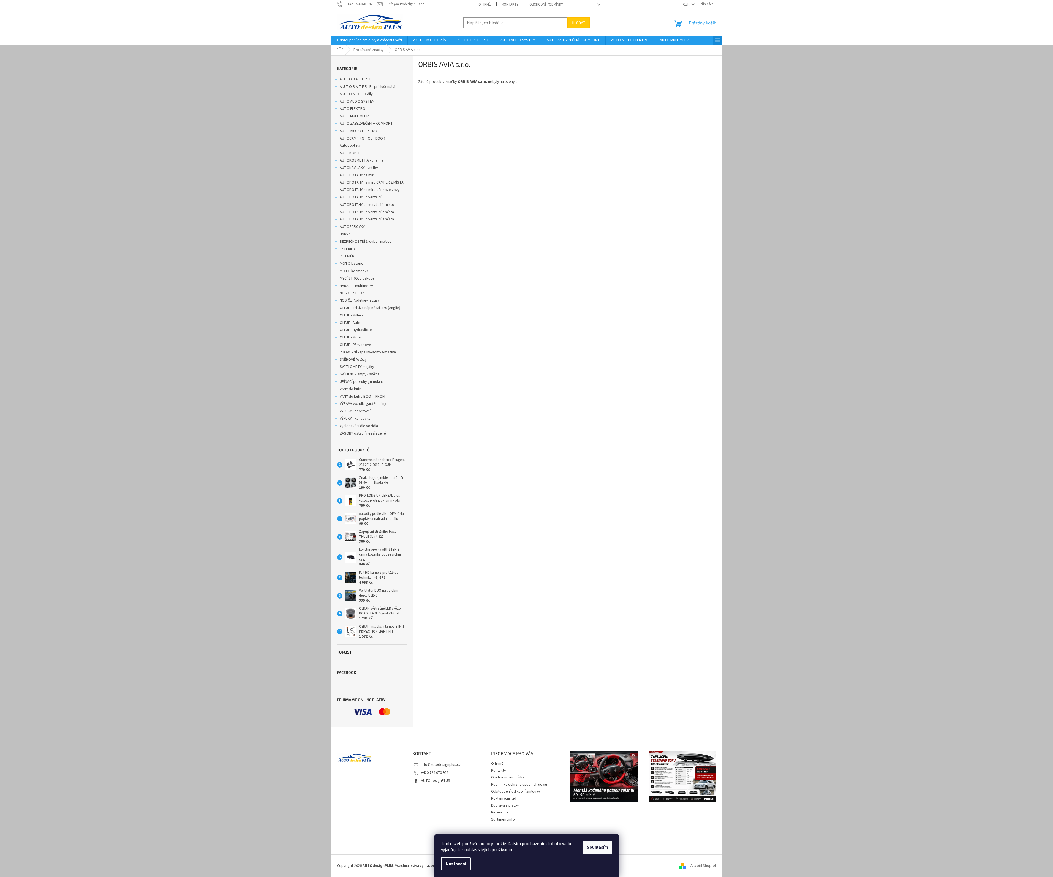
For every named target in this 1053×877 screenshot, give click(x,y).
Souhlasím (597, 847)
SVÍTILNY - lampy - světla (359, 374)
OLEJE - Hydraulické (356, 330)
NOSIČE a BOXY (352, 293)
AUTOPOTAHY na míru (358, 175)
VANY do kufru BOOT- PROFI (362, 396)
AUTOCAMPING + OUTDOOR (362, 138)
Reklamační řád (503, 798)
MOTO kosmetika (354, 271)
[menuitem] (369, 40)
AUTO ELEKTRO (352, 108)
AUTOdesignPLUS (435, 780)
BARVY (345, 234)
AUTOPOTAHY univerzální (360, 197)
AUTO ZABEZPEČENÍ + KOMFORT (366, 123)
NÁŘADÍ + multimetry (356, 286)
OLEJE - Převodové (355, 345)
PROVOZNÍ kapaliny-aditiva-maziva (368, 352)
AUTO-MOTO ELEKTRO (358, 131)
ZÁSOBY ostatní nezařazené (363, 433)
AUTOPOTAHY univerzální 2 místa (367, 212)
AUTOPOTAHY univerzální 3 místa (367, 219)
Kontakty (510, 4)
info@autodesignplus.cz (441, 764)
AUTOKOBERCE (352, 153)
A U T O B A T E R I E (355, 79)
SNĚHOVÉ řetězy (353, 359)
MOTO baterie (351, 263)
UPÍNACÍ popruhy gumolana (362, 381)
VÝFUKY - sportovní (355, 411)
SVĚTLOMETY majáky (357, 367)
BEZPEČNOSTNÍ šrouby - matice (365, 241)
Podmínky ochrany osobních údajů (519, 784)
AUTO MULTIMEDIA (354, 116)
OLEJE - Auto (350, 323)
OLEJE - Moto (350, 337)
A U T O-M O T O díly (356, 94)
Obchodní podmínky (546, 4)
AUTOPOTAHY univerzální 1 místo (367, 204)
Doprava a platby (505, 805)
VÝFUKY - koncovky (355, 418)
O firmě (484, 4)
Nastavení (456, 864)
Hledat (578, 22)
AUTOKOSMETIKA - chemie (362, 160)
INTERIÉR (347, 256)
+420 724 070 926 (434, 772)
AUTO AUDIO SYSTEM (357, 101)
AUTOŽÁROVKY (352, 227)
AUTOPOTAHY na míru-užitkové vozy (370, 190)
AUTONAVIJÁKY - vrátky (359, 168)
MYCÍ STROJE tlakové (357, 278)
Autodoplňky (350, 145)
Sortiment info (503, 819)
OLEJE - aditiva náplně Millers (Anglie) (370, 308)
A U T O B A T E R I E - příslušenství (367, 86)
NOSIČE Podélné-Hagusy (360, 300)
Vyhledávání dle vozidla (359, 426)
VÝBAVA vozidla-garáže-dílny (363, 403)
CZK (686, 4)
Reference (500, 812)
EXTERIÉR (347, 249)
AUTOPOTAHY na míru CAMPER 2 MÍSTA (372, 182)
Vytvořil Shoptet (703, 865)
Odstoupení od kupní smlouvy (515, 791)
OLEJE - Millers (351, 315)
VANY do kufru (351, 389)
